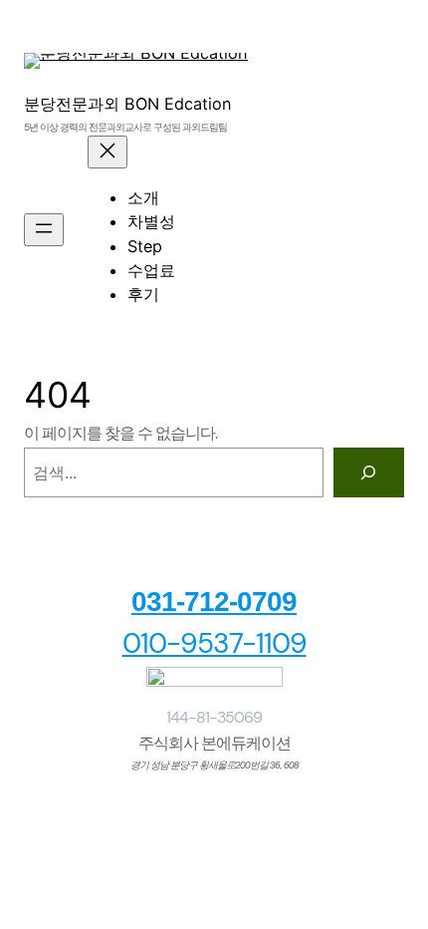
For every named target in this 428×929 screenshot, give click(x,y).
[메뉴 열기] (44, 229)
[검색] (368, 472)
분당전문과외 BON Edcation (128, 104)
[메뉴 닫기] (107, 152)
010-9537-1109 (214, 643)
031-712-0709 (214, 601)
